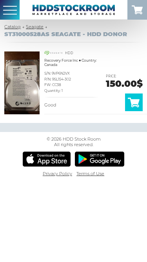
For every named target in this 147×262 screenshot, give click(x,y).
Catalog (12, 26)
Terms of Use (90, 173)
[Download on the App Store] (47, 159)
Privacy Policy (57, 173)
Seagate (35, 26)
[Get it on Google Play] (100, 159)
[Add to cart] (134, 109)
